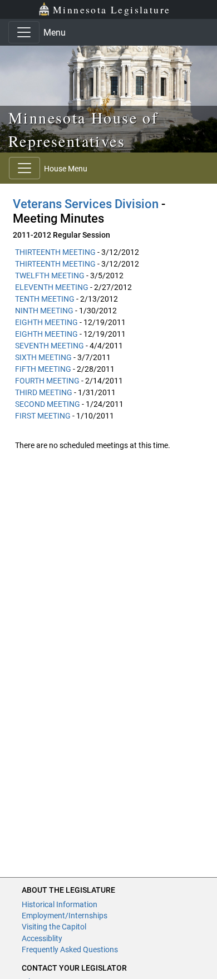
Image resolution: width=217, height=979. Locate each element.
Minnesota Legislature (111, 9)
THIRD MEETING (43, 392)
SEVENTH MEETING (49, 345)
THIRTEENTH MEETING (55, 252)
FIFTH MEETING (43, 369)
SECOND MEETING (47, 404)
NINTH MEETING (44, 310)
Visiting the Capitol (54, 926)
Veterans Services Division (86, 204)
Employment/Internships (64, 915)
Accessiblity (42, 938)
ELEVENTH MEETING (51, 287)
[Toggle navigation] (24, 32)
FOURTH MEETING (47, 380)
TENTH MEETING (45, 298)
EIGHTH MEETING (46, 322)
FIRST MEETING (43, 415)
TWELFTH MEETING (50, 275)
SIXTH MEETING (43, 357)
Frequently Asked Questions (70, 949)
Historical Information (59, 904)
